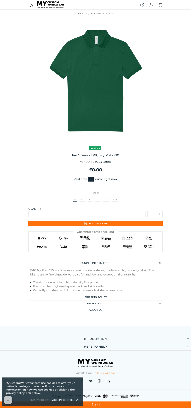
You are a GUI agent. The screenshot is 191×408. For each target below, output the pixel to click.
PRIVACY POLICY (38, 399)
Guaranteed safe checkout (95, 232)
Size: (96, 192)
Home (80, 13)
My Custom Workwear (51, 4)
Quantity (34, 208)
